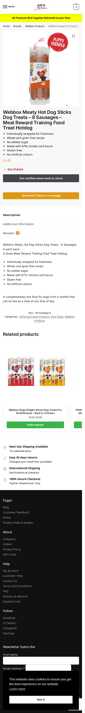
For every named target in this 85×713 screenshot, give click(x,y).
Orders (7, 544)
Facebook (9, 618)
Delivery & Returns (15, 596)
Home (6, 26)
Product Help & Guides (18, 522)
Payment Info (12, 601)
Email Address (14, 668)
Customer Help (13, 576)
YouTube (8, 633)
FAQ (5, 591)
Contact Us (10, 581)
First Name (10, 654)
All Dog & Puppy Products (34, 316)
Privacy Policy (12, 549)
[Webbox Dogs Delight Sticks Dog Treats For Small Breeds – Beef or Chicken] (35, 373)
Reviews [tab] (10, 233)
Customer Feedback (16, 512)
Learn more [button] (17, 688)
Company (9, 539)
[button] (76, 7)
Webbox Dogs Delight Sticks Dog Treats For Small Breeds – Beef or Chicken (35, 411)
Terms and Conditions (17, 586)
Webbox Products (34, 26)
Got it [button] (41, 699)
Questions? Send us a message (41, 195)
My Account (10, 570)
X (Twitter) (9, 623)
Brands (17, 26)
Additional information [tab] (18, 224)
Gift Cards (9, 554)
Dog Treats (57, 316)
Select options (35, 424)
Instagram (10, 628)
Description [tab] (11, 215)
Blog (6, 507)
